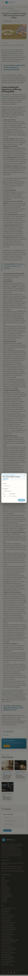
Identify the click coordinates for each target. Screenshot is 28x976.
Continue (21, 500)
